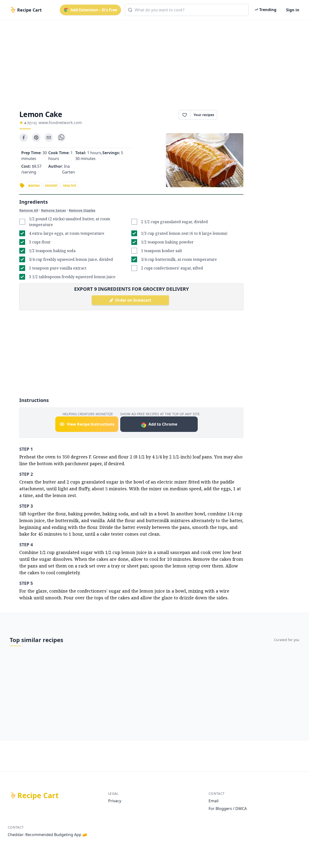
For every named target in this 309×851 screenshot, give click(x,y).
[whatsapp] (61, 137)
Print (233, 115)
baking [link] (34, 186)
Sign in (292, 10)
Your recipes (204, 114)
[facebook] (23, 137)
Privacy (114, 800)
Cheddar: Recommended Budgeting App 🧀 (47, 834)
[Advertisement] (152, 61)
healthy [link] (69, 186)
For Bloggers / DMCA (228, 808)
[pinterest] (36, 137)
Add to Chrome (162, 424)
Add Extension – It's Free (93, 10)
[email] (48, 137)
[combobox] (187, 10)
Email (213, 800)
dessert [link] (51, 186)
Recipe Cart (38, 795)
